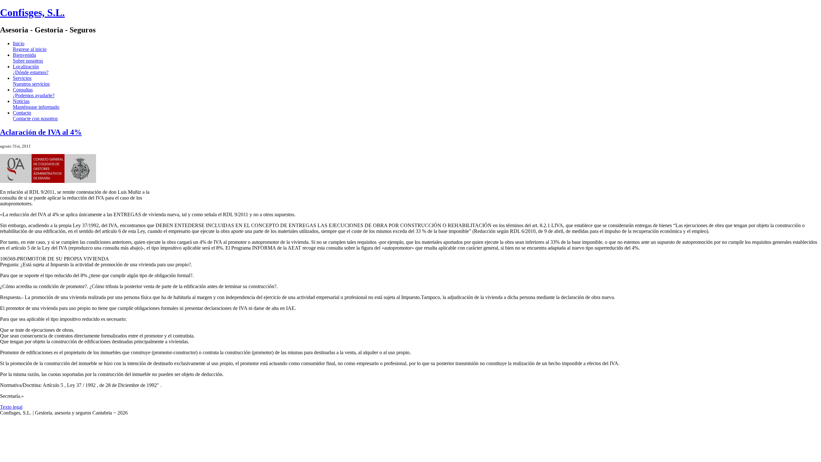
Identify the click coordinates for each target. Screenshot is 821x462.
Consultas (34, 92)
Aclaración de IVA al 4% (41, 132)
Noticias (36, 104)
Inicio (30, 46)
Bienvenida (28, 58)
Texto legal (11, 407)
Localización (30, 69)
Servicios (31, 81)
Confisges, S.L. (32, 12)
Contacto (35, 115)
